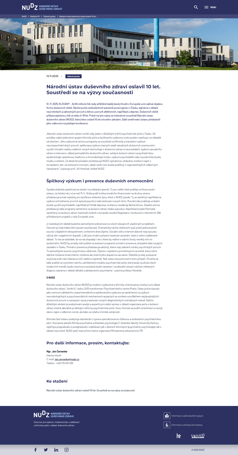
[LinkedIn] (56, 450)
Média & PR (35, 16)
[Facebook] (35, 450)
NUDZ (24, 16)
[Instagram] (66, 450)
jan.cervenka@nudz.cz (67, 359)
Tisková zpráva (73, 76)
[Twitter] (46, 450)
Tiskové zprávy (49, 16)
